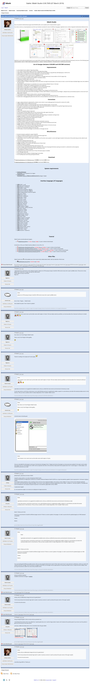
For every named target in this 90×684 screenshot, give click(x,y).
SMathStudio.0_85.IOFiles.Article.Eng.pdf (26, 248)
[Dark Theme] (7, 680)
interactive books (56, 61)
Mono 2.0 (25, 176)
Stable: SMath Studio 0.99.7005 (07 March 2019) (44, 10)
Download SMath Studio (22, 10)
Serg (38, 265)
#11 (15, 528)
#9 (14, 473)
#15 (15, 646)
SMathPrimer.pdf (22, 241)
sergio (84, 264)
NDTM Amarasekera (74, 264)
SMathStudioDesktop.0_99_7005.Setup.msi (24, 162)
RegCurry (7, 278)
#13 (15, 595)
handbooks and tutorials (65, 61)
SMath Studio (12, 10)
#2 (14, 268)
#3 (14, 289)
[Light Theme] (4, 680)
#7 (14, 374)
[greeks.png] (25, 637)
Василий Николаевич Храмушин (21, 264)
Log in (2, 7)
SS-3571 (18, 123)
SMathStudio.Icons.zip (23, 261)
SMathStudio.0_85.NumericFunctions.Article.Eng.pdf (29, 250)
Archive (31, 10)
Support (54, 680)
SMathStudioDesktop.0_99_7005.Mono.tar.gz (24, 160)
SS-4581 (18, 143)
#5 (14, 332)
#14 (15, 617)
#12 (15, 573)
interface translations (47, 61)
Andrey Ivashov (7, 29)
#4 (14, 312)
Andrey (7, 482)
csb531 (20, 265)
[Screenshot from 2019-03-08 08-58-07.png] (30, 452)
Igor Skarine (29, 265)
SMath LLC (36, 680)
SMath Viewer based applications (32, 61)
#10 (15, 494)
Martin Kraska (7, 383)
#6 (14, 353)
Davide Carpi (62, 264)
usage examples (17, 61)
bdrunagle (44, 264)
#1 (14, 18)
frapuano (53, 264)
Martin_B (35, 264)
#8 (14, 399)
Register (6, 7)
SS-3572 (18, 116)
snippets (41, 61)
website (30, 576)
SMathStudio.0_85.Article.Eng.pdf (25, 247)
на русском (48, 680)
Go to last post (86, 16)
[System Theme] (9, 680)
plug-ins (23, 61)
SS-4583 (18, 118)
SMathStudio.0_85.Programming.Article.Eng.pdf (28, 251)
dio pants (8, 503)
